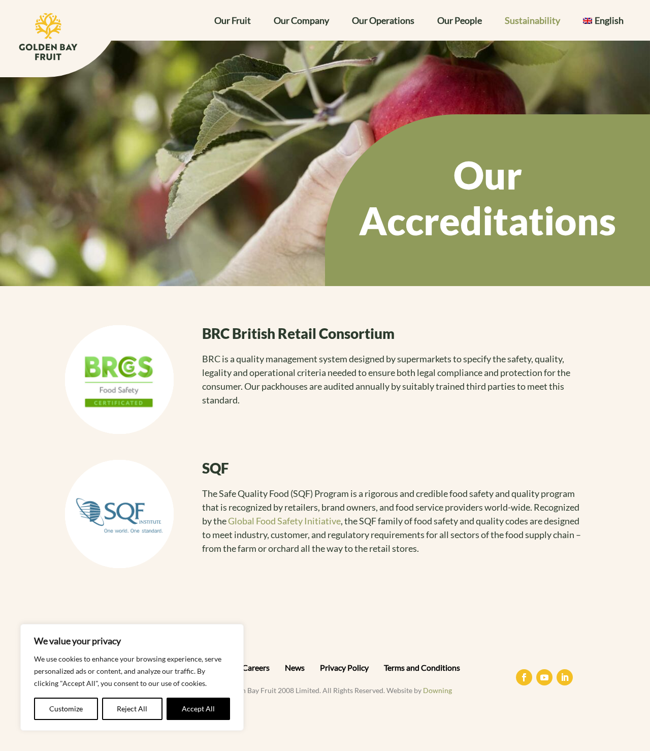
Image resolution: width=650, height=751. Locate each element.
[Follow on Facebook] (524, 677)
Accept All (198, 708)
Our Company (301, 21)
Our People (459, 21)
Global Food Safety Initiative (284, 520)
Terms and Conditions (422, 667)
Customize (66, 708)
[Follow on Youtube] (544, 677)
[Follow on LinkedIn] (565, 677)
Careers (256, 667)
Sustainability (532, 21)
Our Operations (383, 21)
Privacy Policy (344, 667)
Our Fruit (232, 21)
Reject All (132, 708)
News (295, 667)
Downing (437, 690)
